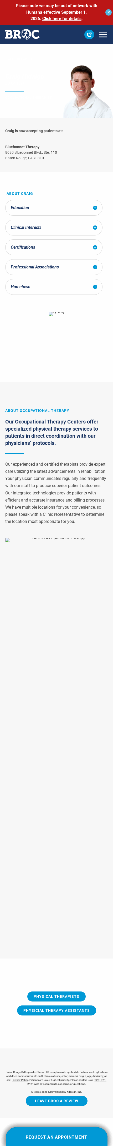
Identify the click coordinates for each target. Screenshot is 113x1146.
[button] (89, 34)
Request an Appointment (56, 1137)
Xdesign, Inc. (74, 1091)
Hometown (20, 286)
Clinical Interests (26, 227)
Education (20, 207)
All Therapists (21, 59)
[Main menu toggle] (103, 34)
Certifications (23, 247)
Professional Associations (35, 266)
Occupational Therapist (28, 97)
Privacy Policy (20, 1079)
